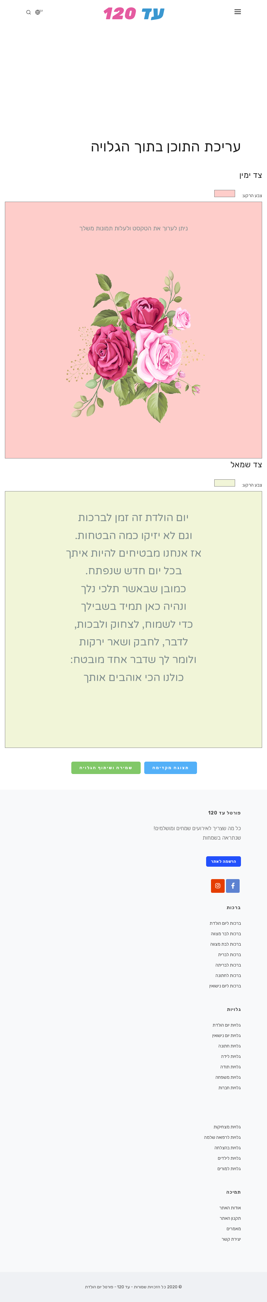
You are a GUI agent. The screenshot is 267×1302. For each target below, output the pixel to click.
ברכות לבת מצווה (225, 944)
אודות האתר (230, 1208)
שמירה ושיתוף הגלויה (106, 767)
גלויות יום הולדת (227, 1025)
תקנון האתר (230, 1218)
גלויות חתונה (229, 1046)
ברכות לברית (229, 954)
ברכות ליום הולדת (225, 923)
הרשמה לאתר (223, 861)
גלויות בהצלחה (228, 1148)
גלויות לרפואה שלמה (222, 1137)
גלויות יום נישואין (226, 1035)
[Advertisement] (133, 75)
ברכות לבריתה (228, 965)
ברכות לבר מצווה (226, 934)
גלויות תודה (230, 1067)
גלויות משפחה (228, 1077)
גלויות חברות (229, 1088)
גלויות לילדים (229, 1158)
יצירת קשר (231, 1239)
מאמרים (234, 1229)
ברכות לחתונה (228, 975)
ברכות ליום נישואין (225, 986)
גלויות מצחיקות (227, 1127)
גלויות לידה (231, 1056)
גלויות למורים (229, 1168)
